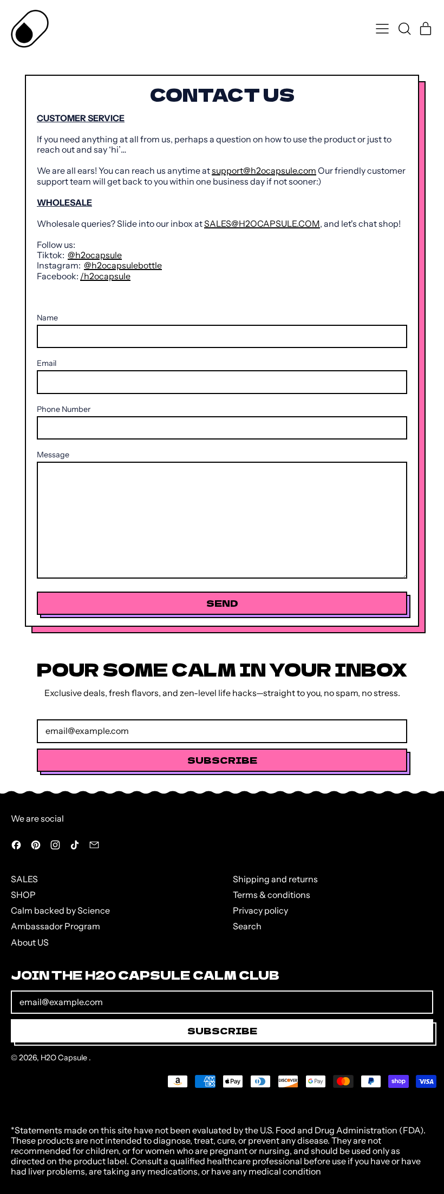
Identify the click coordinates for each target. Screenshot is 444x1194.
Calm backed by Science (60, 910)
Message (53, 455)
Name (47, 318)
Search (247, 926)
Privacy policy (260, 910)
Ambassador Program (55, 926)
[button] (404, 28)
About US (30, 942)
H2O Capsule (65, 1057)
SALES (24, 879)
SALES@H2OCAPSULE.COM (262, 223)
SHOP (23, 894)
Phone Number (63, 409)
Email (46, 363)
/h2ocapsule (105, 276)
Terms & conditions (271, 894)
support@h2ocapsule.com (264, 170)
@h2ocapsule (95, 255)
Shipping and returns (275, 879)
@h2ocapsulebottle (123, 265)
